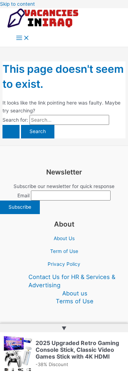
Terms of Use (75, 301)
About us (74, 293)
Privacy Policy (64, 264)
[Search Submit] (11, 131)
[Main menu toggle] (22, 38)
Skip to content (17, 4)
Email (23, 195)
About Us (64, 238)
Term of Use (64, 251)
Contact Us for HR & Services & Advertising (71, 281)
